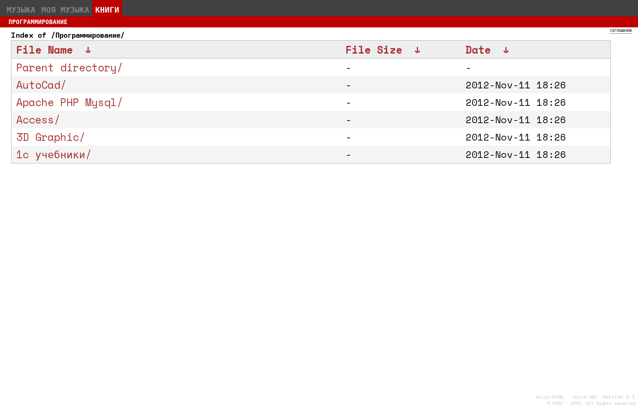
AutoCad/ (41, 84)
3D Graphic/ (50, 137)
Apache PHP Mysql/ (69, 102)
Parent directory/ (69, 67)
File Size (374, 49)
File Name (44, 49)
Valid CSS (585, 397)
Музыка (21, 10)
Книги (107, 10)
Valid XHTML (550, 397)
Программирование (38, 21)
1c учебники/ (54, 154)
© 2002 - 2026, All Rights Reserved (591, 403)
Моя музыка (65, 10)
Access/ (38, 119)
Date (478, 49)
